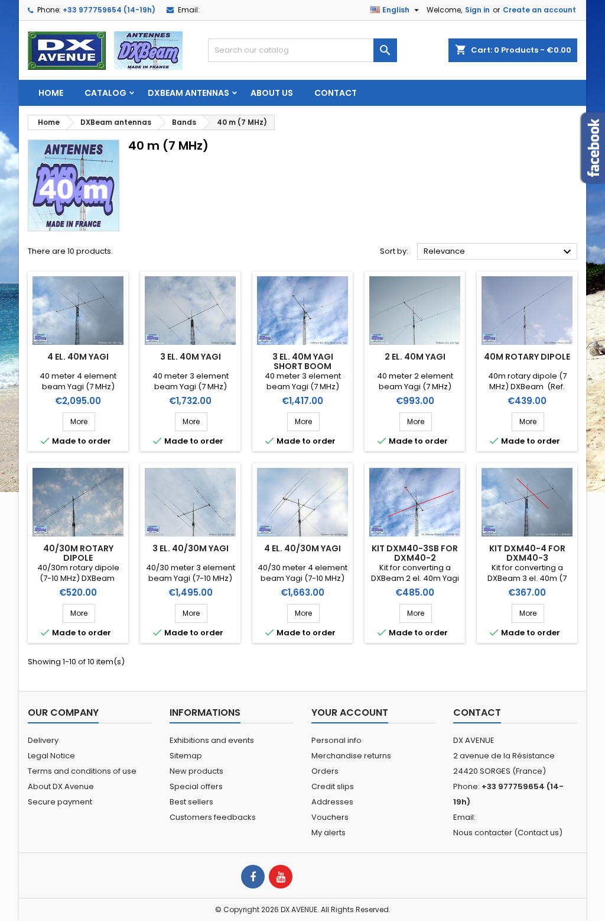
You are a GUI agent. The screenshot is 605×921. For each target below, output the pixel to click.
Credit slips (332, 786)
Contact (335, 93)
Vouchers (330, 817)
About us (272, 93)
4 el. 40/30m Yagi (302, 548)
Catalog (105, 93)
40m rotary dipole (527, 357)
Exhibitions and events (212, 740)
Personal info (336, 740)
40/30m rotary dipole (78, 553)
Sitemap (186, 755)
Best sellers (191, 801)
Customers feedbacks (213, 817)
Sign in (477, 10)
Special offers (196, 786)
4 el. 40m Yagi (78, 357)
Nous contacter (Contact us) (507, 832)
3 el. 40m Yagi (190, 357)
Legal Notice (51, 755)
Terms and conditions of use (82, 771)
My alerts (328, 832)
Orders (325, 771)
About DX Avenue (61, 786)
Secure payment (60, 801)
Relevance (499, 252)
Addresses (332, 801)
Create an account (539, 10)
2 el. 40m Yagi (415, 357)
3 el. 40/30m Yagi (190, 548)
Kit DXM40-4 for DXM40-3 (527, 553)
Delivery (43, 740)
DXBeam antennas (188, 93)
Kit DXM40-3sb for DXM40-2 (415, 553)
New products (196, 771)
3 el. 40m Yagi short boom (302, 361)
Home (50, 93)
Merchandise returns (351, 755)
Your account (349, 712)
